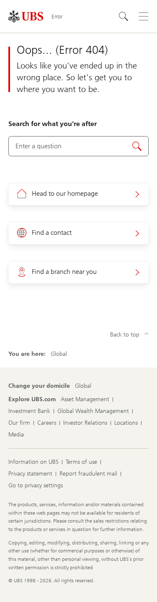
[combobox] (78, 146)
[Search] (123, 16)
